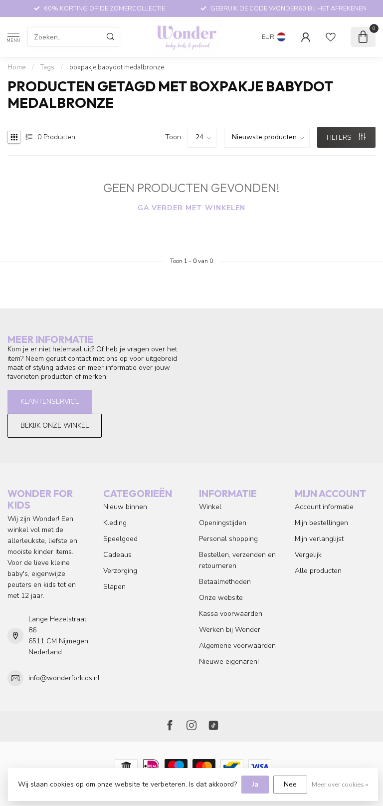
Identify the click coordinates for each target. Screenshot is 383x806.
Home (16, 67)
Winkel (210, 507)
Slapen (114, 586)
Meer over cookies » (340, 784)
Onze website (221, 597)
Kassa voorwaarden (230, 613)
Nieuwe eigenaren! (229, 661)
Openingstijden (222, 523)
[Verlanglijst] (331, 37)
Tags (47, 67)
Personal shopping (228, 538)
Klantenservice (49, 401)
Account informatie (324, 507)
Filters (340, 137)
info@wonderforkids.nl (64, 678)
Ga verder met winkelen (191, 208)
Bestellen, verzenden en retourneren (237, 560)
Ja (255, 784)
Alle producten (318, 570)
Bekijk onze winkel (54, 425)
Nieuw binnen (125, 507)
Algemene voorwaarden (237, 645)
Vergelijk (308, 554)
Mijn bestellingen (321, 523)
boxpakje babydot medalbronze (116, 67)
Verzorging (120, 570)
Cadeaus (117, 554)
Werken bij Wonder (229, 629)
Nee (290, 784)
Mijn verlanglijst (319, 538)
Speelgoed (120, 538)
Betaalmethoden (225, 581)
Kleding (115, 523)
